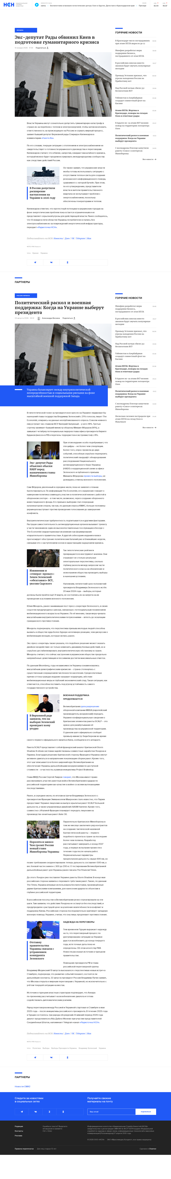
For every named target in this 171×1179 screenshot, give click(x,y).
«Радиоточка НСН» (47, 227)
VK (73, 238)
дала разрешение (90, 706)
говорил (67, 777)
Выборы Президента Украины (64, 1048)
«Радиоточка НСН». (90, 1022)
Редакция (19, 1126)
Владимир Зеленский (88, 1048)
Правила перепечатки (24, 1149)
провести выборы (93, 476)
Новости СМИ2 (22, 1086)
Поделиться (41, 48)
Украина (43, 253)
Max (89, 238)
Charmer (152, 1149)
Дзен (67, 238)
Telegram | (81, 238)
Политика (36, 1048)
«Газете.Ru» (48, 138)
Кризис (35, 253)
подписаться (146, 1112)
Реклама (18, 1136)
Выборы (46, 1048)
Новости (58, 238)
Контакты (19, 1131)
